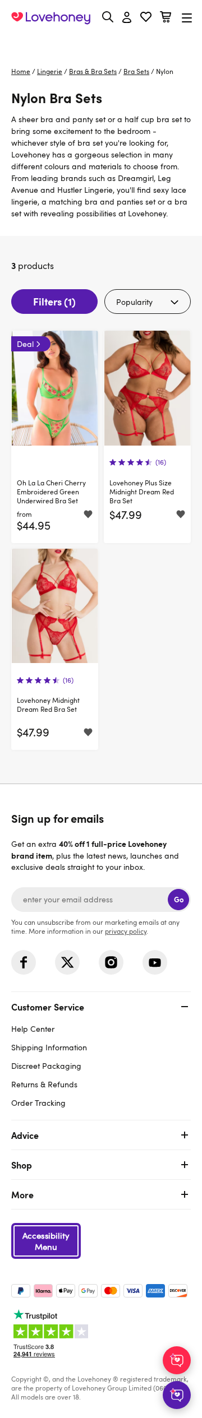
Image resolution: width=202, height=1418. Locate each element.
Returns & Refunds (44, 1084)
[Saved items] (88, 515)
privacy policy (125, 930)
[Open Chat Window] (177, 1395)
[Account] (127, 18)
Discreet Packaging (46, 1065)
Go (178, 899)
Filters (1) (54, 301)
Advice (25, 1135)
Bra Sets (136, 71)
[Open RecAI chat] (177, 1360)
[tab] (101, 1053)
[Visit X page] (67, 962)
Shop (21, 1165)
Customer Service (47, 1006)
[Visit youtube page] (155, 962)
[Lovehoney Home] (50, 18)
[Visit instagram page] (111, 962)
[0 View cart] (165, 18)
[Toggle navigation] (187, 18)
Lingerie (49, 71)
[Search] (108, 17)
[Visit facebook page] (23, 962)
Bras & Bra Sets (93, 71)
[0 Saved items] (146, 18)
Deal (25, 344)
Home (20, 71)
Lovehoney (101, 43)
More (22, 1194)
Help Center (32, 1028)
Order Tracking (38, 1102)
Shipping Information (49, 1047)
